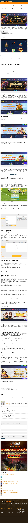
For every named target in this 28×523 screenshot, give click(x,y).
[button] (6, 31)
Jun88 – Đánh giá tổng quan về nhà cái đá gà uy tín (8, 415)
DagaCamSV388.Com (7, 403)
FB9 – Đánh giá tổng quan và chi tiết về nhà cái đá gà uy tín (9, 410)
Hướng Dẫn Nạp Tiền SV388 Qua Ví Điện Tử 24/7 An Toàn (10, 476)
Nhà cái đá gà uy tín (6, 5)
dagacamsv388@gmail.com (22, 511)
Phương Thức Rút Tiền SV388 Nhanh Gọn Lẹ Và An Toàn (9, 474)
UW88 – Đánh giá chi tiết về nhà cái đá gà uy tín (8, 416)
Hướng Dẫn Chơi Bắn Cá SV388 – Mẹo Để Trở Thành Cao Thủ (10, 483)
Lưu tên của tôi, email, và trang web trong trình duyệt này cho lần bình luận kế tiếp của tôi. (13, 436)
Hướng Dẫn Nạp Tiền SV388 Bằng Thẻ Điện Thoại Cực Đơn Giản (10, 494)
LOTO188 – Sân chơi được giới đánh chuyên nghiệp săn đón (9, 411)
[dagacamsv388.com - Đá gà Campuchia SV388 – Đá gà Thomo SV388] (6, 1)
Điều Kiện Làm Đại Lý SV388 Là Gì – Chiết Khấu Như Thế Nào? (10, 490)
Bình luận (2, 424)
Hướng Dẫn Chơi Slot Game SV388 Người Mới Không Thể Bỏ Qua (10, 481)
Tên (2, 430)
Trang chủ (2, 5)
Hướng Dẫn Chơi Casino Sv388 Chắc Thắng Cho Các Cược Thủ (10, 485)
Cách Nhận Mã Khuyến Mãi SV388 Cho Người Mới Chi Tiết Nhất (10, 492)
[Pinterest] (1, 406)
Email (2, 433)
